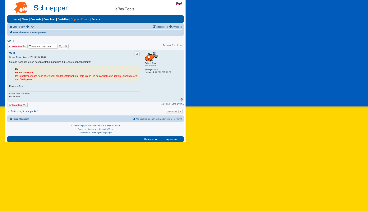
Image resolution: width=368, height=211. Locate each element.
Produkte (35, 19)
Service (95, 19)
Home (16, 19)
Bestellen (63, 19)
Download (49, 19)
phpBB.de (108, 129)
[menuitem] (30, 27)
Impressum (171, 139)
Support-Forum (80, 19)
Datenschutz (151, 139)
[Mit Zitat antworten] (137, 54)
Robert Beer (150, 63)
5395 (156, 70)
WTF (11, 41)
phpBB (85, 126)
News (25, 19)
